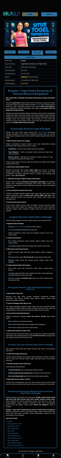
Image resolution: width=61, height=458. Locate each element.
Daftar (38, 457)
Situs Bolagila (42, 132)
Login (23, 457)
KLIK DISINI (24, 83)
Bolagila (38, 104)
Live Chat (7, 457)
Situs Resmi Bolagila (20, 226)
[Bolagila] (11, 13)
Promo (53, 457)
